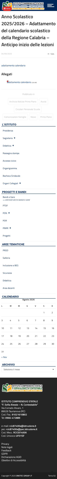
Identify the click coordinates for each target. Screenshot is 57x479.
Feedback (6, 450)
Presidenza (8, 130)
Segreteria (8, 138)
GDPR (4, 454)
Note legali (6, 447)
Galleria (6, 258)
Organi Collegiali (10, 183)
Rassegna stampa (11, 153)
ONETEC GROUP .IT (24, 475)
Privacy (5, 444)
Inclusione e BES (10, 265)
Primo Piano (46, 117)
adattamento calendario (13, 65)
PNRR (5, 228)
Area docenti (9, 288)
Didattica (7, 145)
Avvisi (43, 101)
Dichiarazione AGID (11, 457)
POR (5, 220)
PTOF (5, 205)
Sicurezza (7, 273)
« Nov (4, 357)
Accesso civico (9, 160)
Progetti (6, 235)
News (33, 117)
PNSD (5, 250)
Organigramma (10, 168)
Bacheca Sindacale (11, 175)
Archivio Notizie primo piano (22, 101)
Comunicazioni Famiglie (15, 117)
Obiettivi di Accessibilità (13, 460)
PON (5, 213)
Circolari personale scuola (28, 109)
